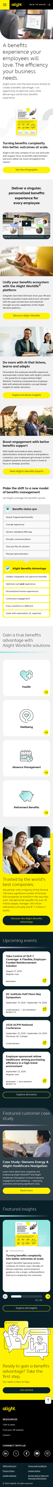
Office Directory (9, 1466)
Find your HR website (13, 1430)
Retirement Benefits (26, 807)
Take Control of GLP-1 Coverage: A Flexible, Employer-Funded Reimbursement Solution (26, 961)
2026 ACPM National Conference (19, 1027)
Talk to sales (9, 1425)
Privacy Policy (9, 1471)
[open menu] (5, 5)
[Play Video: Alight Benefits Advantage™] (26, 224)
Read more (26, 1190)
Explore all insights (26, 1308)
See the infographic (26, 170)
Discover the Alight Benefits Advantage (26, 920)
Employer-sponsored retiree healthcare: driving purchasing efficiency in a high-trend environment (25, 1061)
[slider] (26, 237)
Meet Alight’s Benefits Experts (26, 471)
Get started (26, 1390)
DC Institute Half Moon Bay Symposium (23, 996)
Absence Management (26, 767)
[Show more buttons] (47, 237)
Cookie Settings (9, 1476)
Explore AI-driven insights (26, 395)
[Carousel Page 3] (37, 1296)
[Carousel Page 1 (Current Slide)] (16, 1296)
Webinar (11, 981)
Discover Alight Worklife (26, 316)
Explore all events (26, 1095)
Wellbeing (26, 727)
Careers (6, 1435)
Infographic (17, 1251)
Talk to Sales (37, 5)
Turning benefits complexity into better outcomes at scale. (25, 1257)
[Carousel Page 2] (26, 1296)
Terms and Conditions (37, 1466)
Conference (13, 1010)
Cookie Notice (34, 1471)
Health (26, 687)
